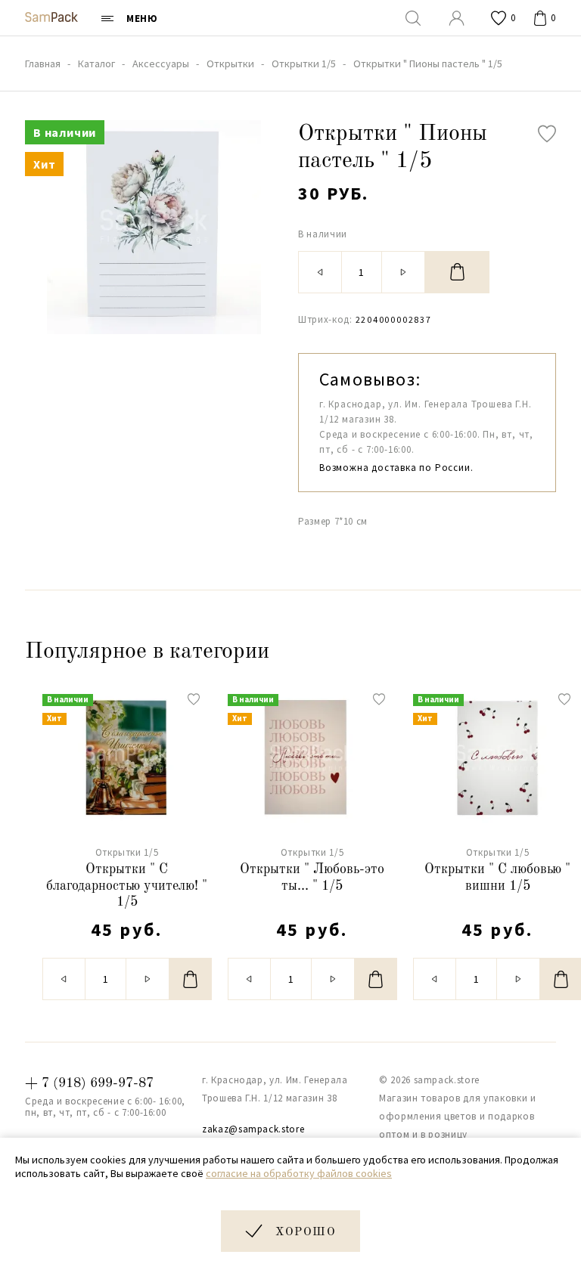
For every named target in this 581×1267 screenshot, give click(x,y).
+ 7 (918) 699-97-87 (89, 1083)
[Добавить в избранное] (547, 134)
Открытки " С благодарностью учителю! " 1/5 (126, 886)
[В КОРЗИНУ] (457, 272)
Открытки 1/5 (127, 852)
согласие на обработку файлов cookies (299, 1173)
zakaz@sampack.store (253, 1129)
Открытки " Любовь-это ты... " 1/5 (312, 878)
